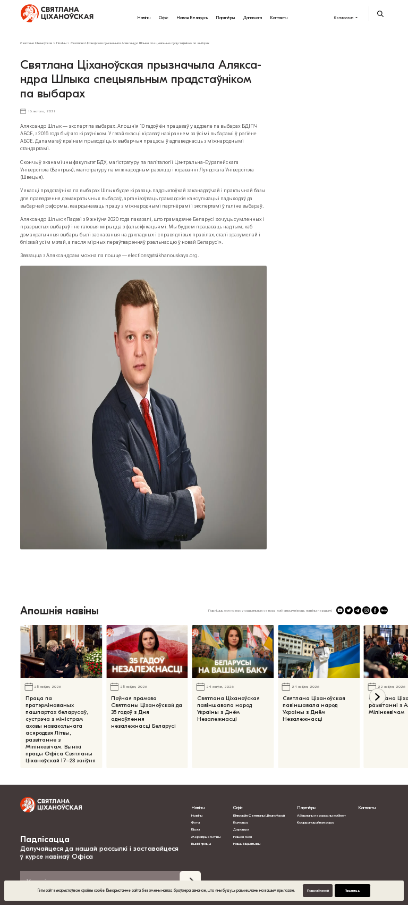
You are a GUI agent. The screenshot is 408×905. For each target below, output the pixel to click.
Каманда (240, 822)
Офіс (163, 17)
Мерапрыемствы (205, 837)
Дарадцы (241, 829)
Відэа (195, 829)
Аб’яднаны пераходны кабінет (321, 815)
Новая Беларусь (192, 17)
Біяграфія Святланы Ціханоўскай (259, 815)
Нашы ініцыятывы (246, 844)
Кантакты (278, 17)
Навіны (143, 17)
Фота (195, 822)
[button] (377, 696)
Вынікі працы (201, 844)
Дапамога (252, 17)
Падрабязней (318, 890)
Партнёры (225, 17)
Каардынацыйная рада (315, 822)
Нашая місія (243, 837)
